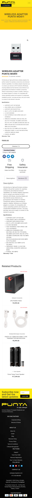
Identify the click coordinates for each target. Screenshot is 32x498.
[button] (27, 40)
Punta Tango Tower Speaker (16, 374)
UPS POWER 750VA (16, 301)
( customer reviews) (15, 76)
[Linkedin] (22, 466)
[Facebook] (10, 466)
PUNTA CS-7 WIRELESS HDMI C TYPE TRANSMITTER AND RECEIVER (16, 337)
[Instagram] (19, 466)
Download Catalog (9, 150)
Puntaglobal (21, 482)
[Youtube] (16, 466)
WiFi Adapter (12, 152)
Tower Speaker (17, 371)
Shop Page (8, 20)
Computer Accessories (17, 298)
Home (2, 20)
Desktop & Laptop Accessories (20, 20)
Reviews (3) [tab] (22, 178)
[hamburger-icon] (29, 3)
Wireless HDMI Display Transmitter (17, 333)
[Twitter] (13, 466)
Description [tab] (10, 178)
